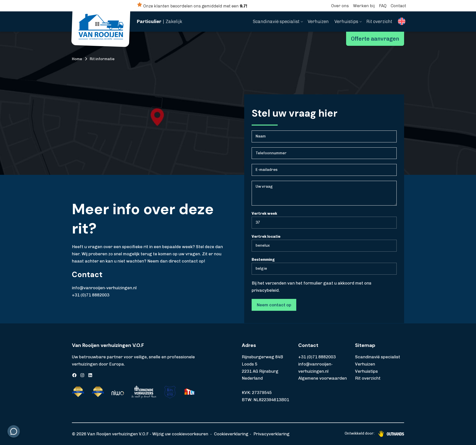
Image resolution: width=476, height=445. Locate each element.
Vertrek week (264, 213)
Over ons (340, 5)
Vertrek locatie (266, 236)
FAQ (383, 5)
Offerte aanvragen (375, 38)
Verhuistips (346, 21)
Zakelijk (174, 21)
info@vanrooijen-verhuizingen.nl (104, 287)
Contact (398, 5)
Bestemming (263, 259)
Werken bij (364, 5)
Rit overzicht (379, 21)
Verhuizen (318, 21)
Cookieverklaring (231, 433)
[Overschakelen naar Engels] (401, 21)
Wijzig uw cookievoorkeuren (180, 433)
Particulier (149, 21)
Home (77, 59)
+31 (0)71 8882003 (90, 294)
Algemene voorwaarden (322, 378)
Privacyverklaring (271, 433)
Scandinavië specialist (276, 21)
